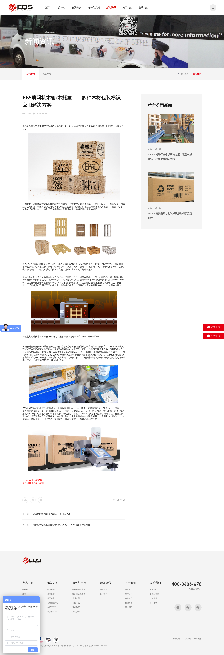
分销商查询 (154, 594)
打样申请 (153, 603)
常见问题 (76, 598)
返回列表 (121, 500)
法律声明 (187, 639)
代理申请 (128, 603)
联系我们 (143, 7)
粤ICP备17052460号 (76, 646)
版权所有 (177, 639)
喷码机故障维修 (78, 594)
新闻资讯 (111, 7)
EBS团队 (128, 607)
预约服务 (76, 612)
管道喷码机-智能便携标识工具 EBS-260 (51, 514)
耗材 (24, 594)
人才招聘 (153, 598)
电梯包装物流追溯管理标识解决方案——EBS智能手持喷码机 (61, 525)
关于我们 (127, 7)
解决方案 (77, 7)
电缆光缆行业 (52, 607)
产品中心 (61, 7)
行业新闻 (46, 74)
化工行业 (51, 598)
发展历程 (128, 594)
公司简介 (128, 589)
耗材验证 (76, 607)
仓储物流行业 (52, 603)
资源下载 (76, 603)
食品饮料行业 (52, 612)
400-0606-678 (187, 584)
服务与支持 (94, 7)
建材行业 (51, 594)
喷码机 (25, 589)
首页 (47, 7)
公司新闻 (30, 74)
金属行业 (51, 589)
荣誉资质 (128, 598)
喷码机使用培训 (78, 589)
